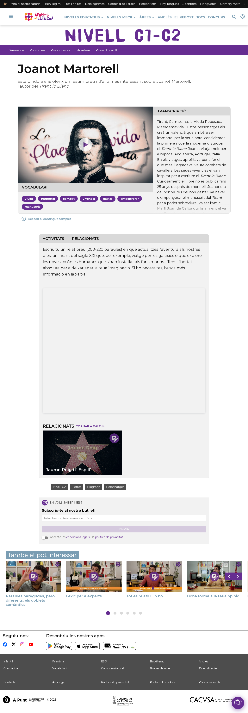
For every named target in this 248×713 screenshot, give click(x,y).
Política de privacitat (115, 682)
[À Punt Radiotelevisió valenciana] (23, 699)
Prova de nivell (106, 50)
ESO (104, 661)
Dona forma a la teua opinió (213, 596)
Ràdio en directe (210, 682)
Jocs (200, 17)
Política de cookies (162, 682)
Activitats (53, 239)
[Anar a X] (14, 644)
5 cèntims (189, 4)
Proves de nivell (160, 668)
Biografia (93, 487)
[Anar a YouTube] (31, 644)
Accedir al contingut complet (49, 219)
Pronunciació (60, 50)
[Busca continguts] (234, 17)
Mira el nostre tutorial (25, 4)
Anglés (165, 17)
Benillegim (53, 4)
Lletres (76, 487)
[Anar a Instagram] (23, 644)
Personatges (115, 487)
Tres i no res (72, 4)
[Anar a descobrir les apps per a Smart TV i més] (119, 646)
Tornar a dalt (88, 426)
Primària (58, 661)
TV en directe (208, 668)
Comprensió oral (112, 668)
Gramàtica (16, 50)
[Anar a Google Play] (59, 646)
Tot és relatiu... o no (145, 596)
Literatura (83, 50)
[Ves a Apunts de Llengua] (39, 16)
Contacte (9, 682)
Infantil (8, 661)
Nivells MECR (119, 17)
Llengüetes (208, 4)
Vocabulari (37, 50)
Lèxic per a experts (84, 596)
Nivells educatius (82, 17)
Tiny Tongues (169, 4)
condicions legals (78, 537)
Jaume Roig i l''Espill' (68, 469)
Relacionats (85, 239)
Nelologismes (94, 4)
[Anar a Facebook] (6, 644)
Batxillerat (157, 661)
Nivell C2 (59, 487)
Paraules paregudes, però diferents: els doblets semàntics (30, 600)
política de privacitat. (109, 537)
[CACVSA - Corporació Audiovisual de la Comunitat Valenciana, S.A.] (217, 699)
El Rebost (184, 17)
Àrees (145, 17)
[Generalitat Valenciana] (123, 701)
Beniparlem (147, 4)
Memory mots (230, 4)
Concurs (216, 17)
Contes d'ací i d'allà (121, 4)
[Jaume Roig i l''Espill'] (82, 453)
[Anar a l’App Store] (87, 646)
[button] (108, 613)
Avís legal (58, 682)
